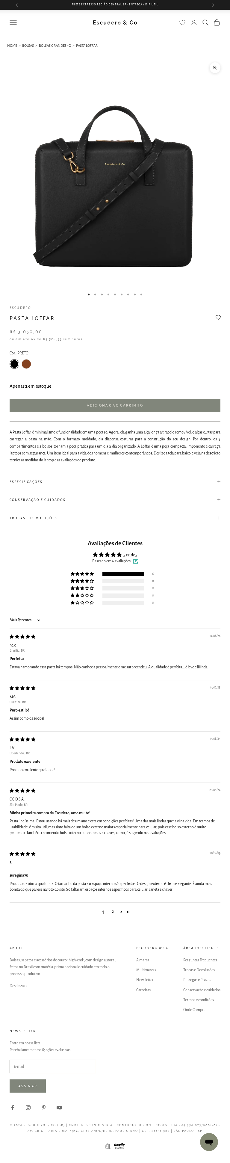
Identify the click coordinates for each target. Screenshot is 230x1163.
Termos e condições (198, 1000)
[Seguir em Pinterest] (44, 1108)
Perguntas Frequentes (200, 960)
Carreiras (143, 990)
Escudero (20, 307)
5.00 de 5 (130, 555)
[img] (22, 637)
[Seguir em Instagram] (28, 1108)
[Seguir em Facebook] (13, 1108)
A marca (142, 960)
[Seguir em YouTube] (59, 1108)
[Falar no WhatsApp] (209, 1142)
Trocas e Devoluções (199, 970)
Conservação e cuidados (201, 990)
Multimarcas (146, 970)
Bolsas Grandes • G (55, 46)
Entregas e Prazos (197, 980)
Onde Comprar (195, 1010)
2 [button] (113, 912)
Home (12, 46)
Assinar (27, 1086)
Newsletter (145, 980)
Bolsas (28, 46)
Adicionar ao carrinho (115, 405)
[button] (218, 319)
